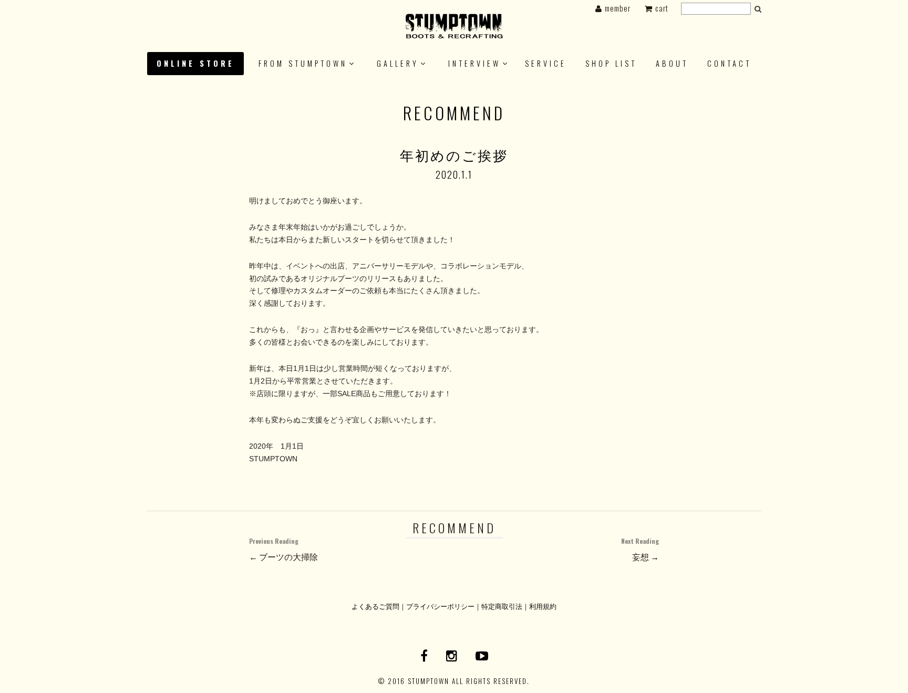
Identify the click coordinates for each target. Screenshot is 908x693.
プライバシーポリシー (440, 606)
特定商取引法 (501, 606)
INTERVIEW (474, 63)
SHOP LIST (611, 63)
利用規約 (542, 606)
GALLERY (398, 63)
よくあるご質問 (375, 606)
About (672, 63)
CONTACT (729, 63)
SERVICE (545, 63)
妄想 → (640, 549)
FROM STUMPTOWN (303, 63)
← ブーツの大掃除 (283, 549)
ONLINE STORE (195, 63)
